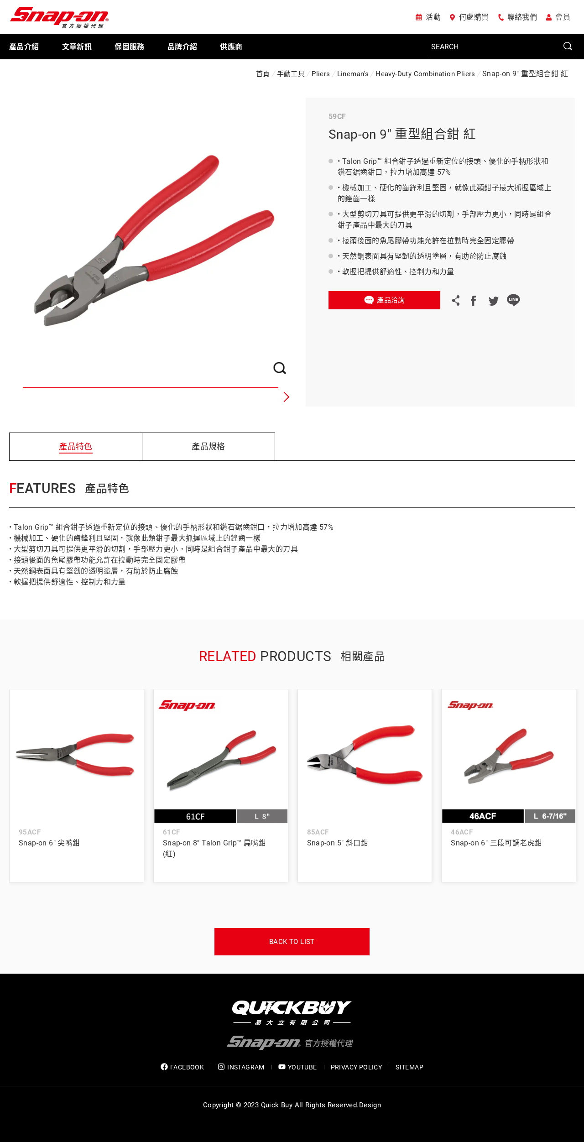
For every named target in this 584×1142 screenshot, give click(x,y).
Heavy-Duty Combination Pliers (425, 74)
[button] (285, 397)
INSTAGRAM (246, 1067)
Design (370, 1105)
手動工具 (291, 74)
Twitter (493, 300)
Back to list (292, 942)
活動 (433, 17)
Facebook (473, 300)
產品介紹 (24, 46)
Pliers (321, 74)
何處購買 (474, 17)
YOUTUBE (302, 1067)
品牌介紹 (182, 46)
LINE (513, 300)
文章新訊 (77, 46)
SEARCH (568, 46)
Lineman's (353, 74)
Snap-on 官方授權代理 (59, 17)
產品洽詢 (391, 300)
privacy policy (356, 1067)
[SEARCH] (502, 47)
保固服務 (130, 46)
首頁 (263, 74)
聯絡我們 (522, 17)
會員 (562, 17)
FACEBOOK (187, 1067)
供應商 (231, 46)
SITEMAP (409, 1067)
